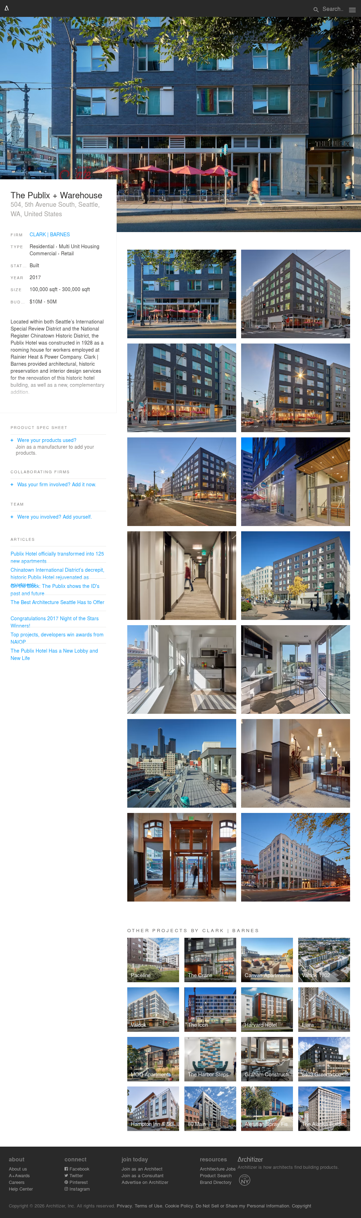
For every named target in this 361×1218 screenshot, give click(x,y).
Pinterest (78, 1182)
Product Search (216, 1175)
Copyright (301, 1205)
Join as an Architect (142, 1168)
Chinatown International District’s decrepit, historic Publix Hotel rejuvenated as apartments (57, 577)
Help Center (21, 1188)
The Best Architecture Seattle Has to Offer (57, 601)
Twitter (75, 1175)
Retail (67, 253)
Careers (17, 1182)
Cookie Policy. (179, 1205)
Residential (42, 246)
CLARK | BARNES (50, 234)
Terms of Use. (149, 1205)
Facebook (79, 1168)
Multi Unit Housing (79, 246)
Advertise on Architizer (145, 1182)
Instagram (79, 1188)
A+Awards (19, 1175)
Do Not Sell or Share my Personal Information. (243, 1205)
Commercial (43, 253)
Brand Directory (216, 1182)
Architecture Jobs (218, 1168)
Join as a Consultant (143, 1175)
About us (18, 1168)
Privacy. (125, 1205)
